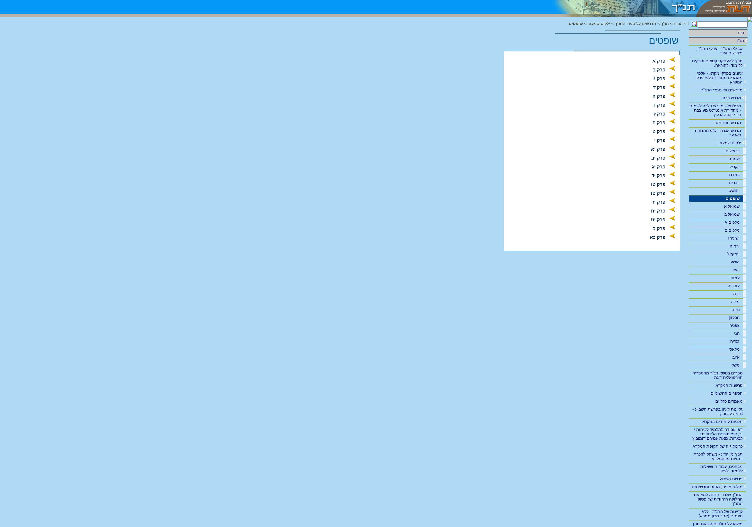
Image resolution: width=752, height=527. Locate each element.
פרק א (658, 60)
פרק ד (659, 87)
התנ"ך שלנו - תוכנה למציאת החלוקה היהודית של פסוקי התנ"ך (718, 499)
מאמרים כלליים (729, 401)
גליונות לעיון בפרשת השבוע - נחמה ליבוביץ (717, 411)
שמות (735, 158)
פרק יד (658, 175)
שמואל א (732, 206)
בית (741, 32)
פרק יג (658, 166)
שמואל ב (732, 214)
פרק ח (658, 122)
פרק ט (658, 131)
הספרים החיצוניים (727, 393)
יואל (736, 269)
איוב (736, 357)
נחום (735, 309)
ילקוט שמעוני (730, 142)
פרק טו (658, 184)
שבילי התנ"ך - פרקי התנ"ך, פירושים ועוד (719, 50)
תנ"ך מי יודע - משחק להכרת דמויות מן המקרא (718, 456)
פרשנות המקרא (729, 385)
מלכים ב (732, 230)
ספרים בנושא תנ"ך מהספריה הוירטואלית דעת (717, 375)
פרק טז (658, 193)
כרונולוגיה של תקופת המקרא (718, 446)
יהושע (734, 190)
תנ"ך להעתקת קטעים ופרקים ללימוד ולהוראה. (717, 63)
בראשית (733, 150)
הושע (735, 262)
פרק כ (659, 228)
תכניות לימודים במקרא (722, 421)
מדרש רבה (732, 98)
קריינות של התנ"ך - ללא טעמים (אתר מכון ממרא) (721, 513)
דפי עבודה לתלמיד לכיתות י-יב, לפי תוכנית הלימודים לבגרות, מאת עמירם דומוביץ (717, 434)
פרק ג (659, 78)
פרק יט (658, 219)
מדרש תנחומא (728, 122)
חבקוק (734, 317)
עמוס (735, 277)
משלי (735, 365)
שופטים (733, 198)
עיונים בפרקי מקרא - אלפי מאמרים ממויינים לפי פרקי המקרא (719, 77)
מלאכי (734, 349)
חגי (737, 333)
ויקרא (735, 166)
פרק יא (658, 149)
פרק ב (659, 69)
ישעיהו (734, 238)
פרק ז (659, 113)
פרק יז (658, 202)
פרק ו (659, 105)
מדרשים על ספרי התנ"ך (722, 90)
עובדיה (734, 285)
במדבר (734, 174)
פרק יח (658, 210)
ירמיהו (734, 246)
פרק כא (657, 237)
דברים (734, 182)
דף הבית (681, 23)
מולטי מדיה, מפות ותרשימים (717, 486)
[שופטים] (619, 7)
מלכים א (732, 222)
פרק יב (658, 157)
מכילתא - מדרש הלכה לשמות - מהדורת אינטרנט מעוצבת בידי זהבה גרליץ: (715, 110)
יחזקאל (733, 254)
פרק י (659, 140)
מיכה (735, 301)
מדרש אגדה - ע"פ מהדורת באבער (718, 132)
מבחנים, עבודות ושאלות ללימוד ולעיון (721, 468)
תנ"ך (740, 40)
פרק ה (658, 96)
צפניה (734, 325)
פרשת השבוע (731, 478)
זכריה (735, 341)
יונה (736, 293)
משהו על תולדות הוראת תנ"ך (717, 523)
